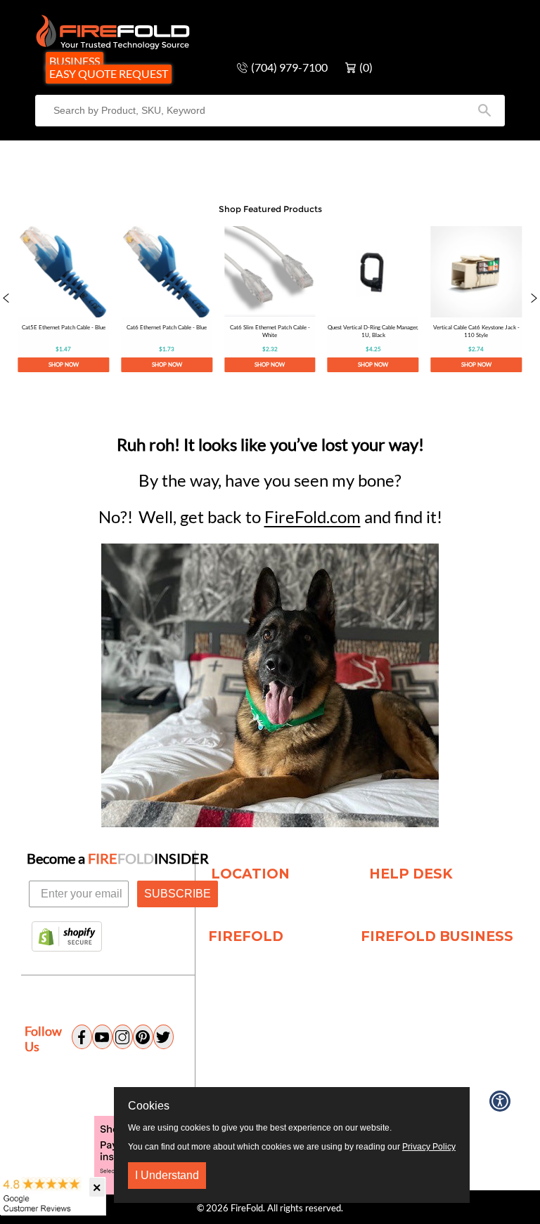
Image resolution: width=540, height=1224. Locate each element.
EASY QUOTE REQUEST (108, 73)
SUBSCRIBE (177, 894)
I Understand (167, 1175)
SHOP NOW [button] (64, 364)
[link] (63, 299)
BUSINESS (74, 60)
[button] (6, 299)
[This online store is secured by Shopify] (67, 937)
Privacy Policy (429, 1147)
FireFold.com (312, 516)
